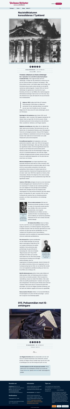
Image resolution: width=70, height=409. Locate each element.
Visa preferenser (65, 406)
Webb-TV (28, 8)
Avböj (59, 406)
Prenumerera (58, 3)
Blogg (23, 8)
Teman (18, 8)
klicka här (26, 370)
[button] (60, 8)
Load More (35, 378)
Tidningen (12, 8)
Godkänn (54, 406)
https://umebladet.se (50, 396)
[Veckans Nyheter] (19, 3)
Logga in (53, 3)
